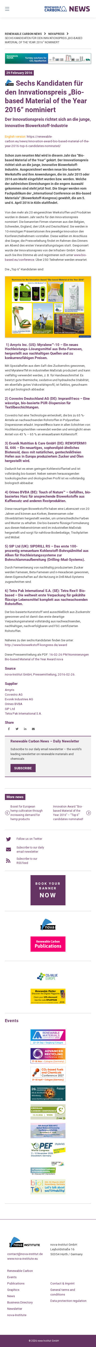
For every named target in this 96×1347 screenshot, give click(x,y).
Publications (15, 1283)
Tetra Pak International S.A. (23, 713)
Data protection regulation (68, 1301)
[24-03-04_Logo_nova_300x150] (48, 932)
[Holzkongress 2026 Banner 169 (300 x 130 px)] (48, 1099)
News (11, 1296)
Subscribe (23, 768)
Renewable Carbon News (23, 34)
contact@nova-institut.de (25, 1254)
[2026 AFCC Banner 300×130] (48, 1137)
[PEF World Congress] (48, 1156)
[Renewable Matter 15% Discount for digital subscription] (48, 1003)
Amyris (9, 690)
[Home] (67, 8)
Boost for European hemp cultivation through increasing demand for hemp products (26, 813)
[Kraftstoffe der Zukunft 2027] (48, 1174)
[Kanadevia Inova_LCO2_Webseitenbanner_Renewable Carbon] (48, 63)
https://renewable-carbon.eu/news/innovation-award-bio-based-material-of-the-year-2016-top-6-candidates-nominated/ (47, 141)
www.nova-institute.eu (22, 1258)
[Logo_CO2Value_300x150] (48, 984)
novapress (56, 34)
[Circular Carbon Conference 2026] (48, 1118)
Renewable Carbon (20, 1271)
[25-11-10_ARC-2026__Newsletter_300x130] (48, 1062)
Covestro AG (14, 694)
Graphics (13, 1290)
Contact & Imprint (62, 1283)
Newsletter (14, 1308)
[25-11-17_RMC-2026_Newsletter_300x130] (48, 1043)
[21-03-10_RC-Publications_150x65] (48, 950)
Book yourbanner (48, 890)
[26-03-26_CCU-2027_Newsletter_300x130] (48, 1081)
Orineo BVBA (13, 704)
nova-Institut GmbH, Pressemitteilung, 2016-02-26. (40, 674)
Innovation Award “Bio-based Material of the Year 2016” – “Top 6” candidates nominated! (68, 813)
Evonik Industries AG (19, 699)
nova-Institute (16, 1315)
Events (12, 1277)
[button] (9, 729)
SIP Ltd (10, 709)
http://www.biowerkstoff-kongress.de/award (36, 645)
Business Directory (20, 1302)
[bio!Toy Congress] (48, 1193)
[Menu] (13, 9)
